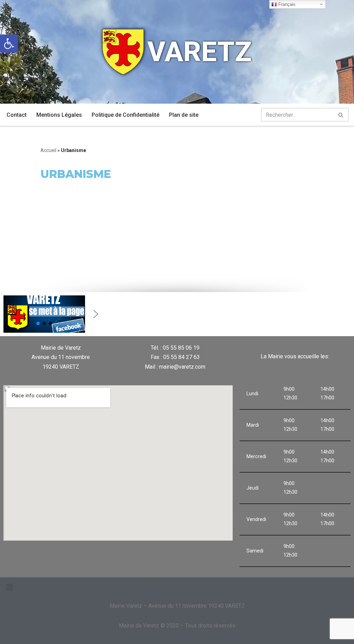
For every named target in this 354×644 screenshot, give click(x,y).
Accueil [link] (48, 150)
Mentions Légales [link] (59, 115)
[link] (9, 44)
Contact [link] (17, 115)
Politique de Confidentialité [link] (125, 115)
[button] (38, 323)
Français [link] (286, 4)
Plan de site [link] (183, 115)
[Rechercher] (341, 115)
